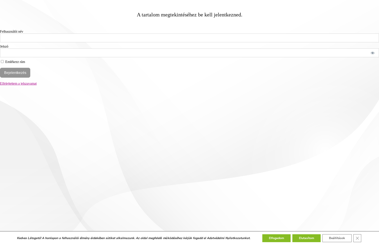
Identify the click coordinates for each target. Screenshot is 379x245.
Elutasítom (306, 238)
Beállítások (337, 238)
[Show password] (372, 52)
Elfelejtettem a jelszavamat (18, 83)
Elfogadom (276, 238)
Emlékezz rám (14, 62)
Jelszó (4, 46)
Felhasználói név (11, 31)
